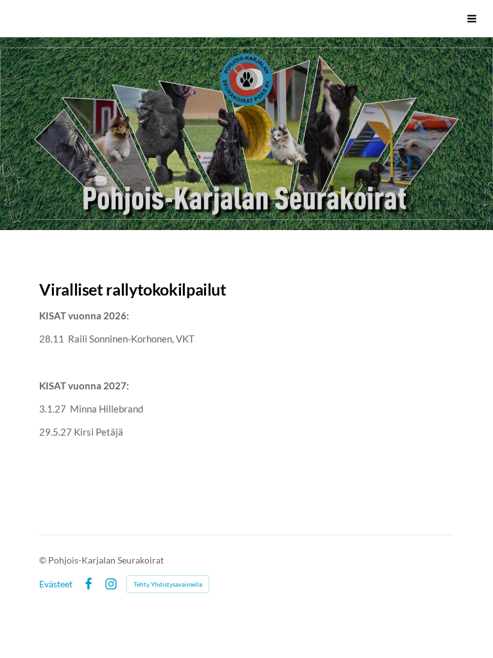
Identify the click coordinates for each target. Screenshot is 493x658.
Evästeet (56, 584)
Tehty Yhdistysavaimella (168, 584)
